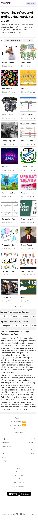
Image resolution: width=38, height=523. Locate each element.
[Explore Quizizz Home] (6, 3)
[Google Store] (25, 494)
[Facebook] (21, 514)
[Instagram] (24, 514)
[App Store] (13, 494)
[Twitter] (17, 514)
